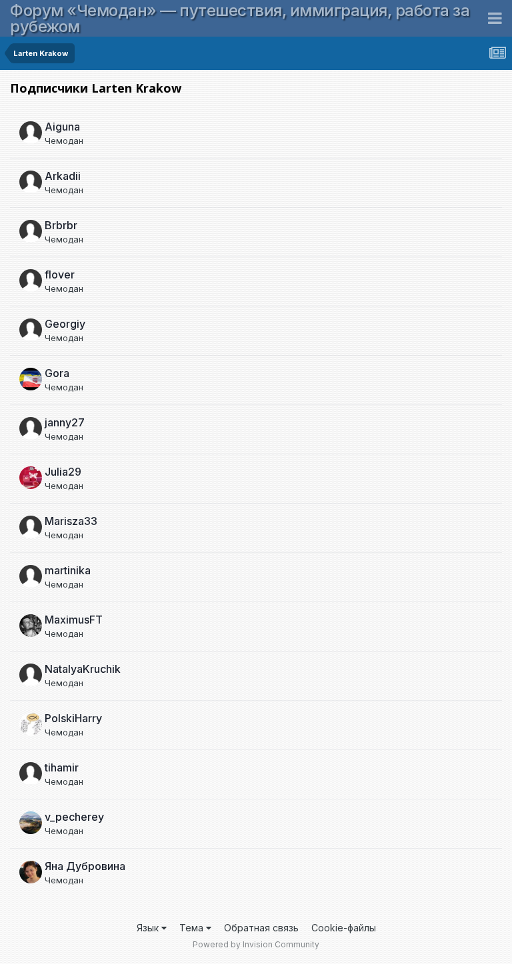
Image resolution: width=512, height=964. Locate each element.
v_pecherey (74, 816)
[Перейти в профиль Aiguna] (30, 132)
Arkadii (63, 176)
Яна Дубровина (85, 866)
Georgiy (65, 323)
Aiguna (62, 126)
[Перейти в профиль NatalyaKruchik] (30, 675)
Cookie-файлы (343, 927)
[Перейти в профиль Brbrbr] (30, 231)
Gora (57, 373)
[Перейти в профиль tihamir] (30, 773)
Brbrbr (61, 225)
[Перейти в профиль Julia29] (30, 477)
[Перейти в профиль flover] (30, 280)
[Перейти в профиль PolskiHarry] (30, 724)
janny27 (65, 422)
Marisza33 (71, 521)
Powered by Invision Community (256, 944)
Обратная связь (261, 927)
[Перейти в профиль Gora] (30, 379)
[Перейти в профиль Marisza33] (30, 527)
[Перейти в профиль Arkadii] (30, 182)
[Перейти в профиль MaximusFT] (30, 625)
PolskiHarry (73, 718)
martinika (68, 570)
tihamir (62, 767)
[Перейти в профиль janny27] (30, 428)
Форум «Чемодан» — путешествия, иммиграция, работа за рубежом (239, 18)
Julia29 (63, 471)
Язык (149, 927)
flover (60, 274)
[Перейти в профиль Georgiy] (30, 329)
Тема (192, 927)
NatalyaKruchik (83, 669)
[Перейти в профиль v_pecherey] (30, 822)
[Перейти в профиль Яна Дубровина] (30, 872)
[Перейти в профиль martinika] (30, 576)
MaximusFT (74, 619)
